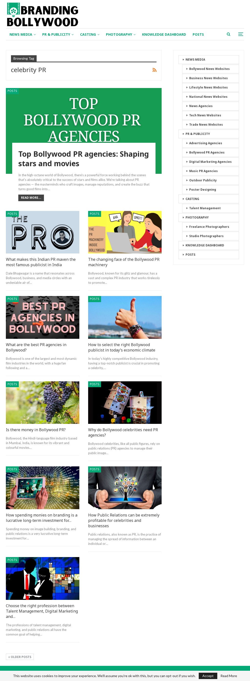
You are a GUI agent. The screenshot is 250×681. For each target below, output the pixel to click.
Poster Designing (202, 189)
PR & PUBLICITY (56, 34)
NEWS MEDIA (21, 34)
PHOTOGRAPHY (119, 34)
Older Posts (20, 657)
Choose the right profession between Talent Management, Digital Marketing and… (42, 611)
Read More (228, 676)
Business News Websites (208, 78)
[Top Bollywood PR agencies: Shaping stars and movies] (84, 131)
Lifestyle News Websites (208, 87)
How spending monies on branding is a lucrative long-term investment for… (41, 517)
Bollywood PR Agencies (207, 152)
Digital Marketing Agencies (210, 162)
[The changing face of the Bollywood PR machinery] (125, 232)
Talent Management (205, 208)
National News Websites (208, 97)
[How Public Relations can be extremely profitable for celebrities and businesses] (125, 487)
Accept (208, 676)
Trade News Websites (206, 124)
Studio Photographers (206, 236)
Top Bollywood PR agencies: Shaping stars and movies (83, 158)
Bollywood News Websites (209, 69)
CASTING (88, 34)
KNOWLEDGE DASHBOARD (164, 34)
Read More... (31, 198)
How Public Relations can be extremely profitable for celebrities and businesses (123, 520)
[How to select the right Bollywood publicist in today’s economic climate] (125, 317)
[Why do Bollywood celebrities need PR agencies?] (125, 402)
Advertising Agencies (205, 143)
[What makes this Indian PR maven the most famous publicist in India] (42, 232)
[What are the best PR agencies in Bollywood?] (42, 317)
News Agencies (201, 106)
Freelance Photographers (209, 227)
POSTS (198, 34)
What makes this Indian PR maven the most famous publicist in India (41, 262)
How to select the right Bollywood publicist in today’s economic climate (121, 347)
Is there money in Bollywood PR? (36, 429)
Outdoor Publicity (203, 180)
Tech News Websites (205, 115)
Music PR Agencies (203, 171)
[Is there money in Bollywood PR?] (42, 402)
